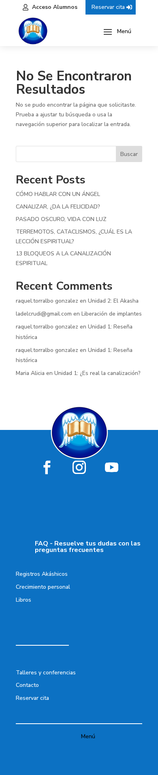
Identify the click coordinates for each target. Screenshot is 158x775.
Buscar (129, 154)
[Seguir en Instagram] (79, 467)
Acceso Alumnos (54, 7)
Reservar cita (108, 7)
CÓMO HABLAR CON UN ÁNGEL (58, 194)
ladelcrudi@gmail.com (44, 314)
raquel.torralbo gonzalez (47, 301)
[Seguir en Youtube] (111, 467)
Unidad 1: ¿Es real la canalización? (97, 373)
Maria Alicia (30, 373)
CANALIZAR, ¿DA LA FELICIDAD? (58, 207)
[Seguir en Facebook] (46, 467)
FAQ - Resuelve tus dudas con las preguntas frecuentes (88, 546)
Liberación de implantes (111, 314)
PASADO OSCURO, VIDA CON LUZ (61, 219)
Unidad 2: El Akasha (113, 301)
